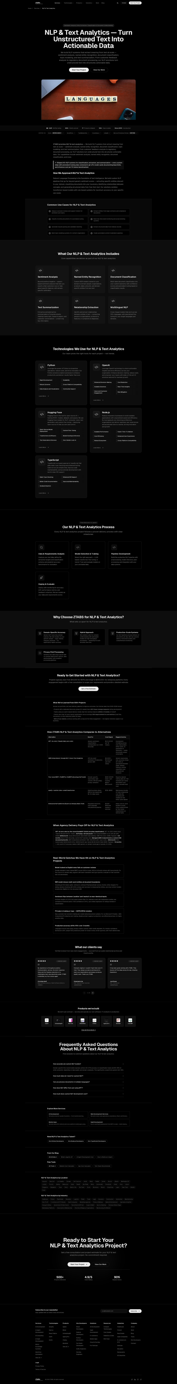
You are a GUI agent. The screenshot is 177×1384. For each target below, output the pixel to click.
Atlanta (116, 1181)
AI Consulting (39, 1335)
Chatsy (65, 1340)
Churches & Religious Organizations (84, 1208)
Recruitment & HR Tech (78, 1205)
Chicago (68, 1181)
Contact (124, 3)
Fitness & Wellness (98, 1202)
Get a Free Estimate (88, 689)
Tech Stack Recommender (102, 1166)
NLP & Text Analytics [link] (48, 8)
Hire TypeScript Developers (97, 1141)
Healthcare (45, 1199)
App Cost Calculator (84, 1166)
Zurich (88, 1187)
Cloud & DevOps (95, 1342)
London (44, 1184)
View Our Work (99, 70)
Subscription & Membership (64, 1208)
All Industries (121, 1355)
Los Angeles (60, 1181)
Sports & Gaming (101, 1205)
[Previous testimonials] (84, 993)
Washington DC (125, 1181)
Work (97, 3)
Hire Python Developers (56, 1141)
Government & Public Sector (61, 1205)
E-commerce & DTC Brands (58, 1202)
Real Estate (60, 1199)
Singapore (45, 1187)
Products (79, 3)
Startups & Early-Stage (115, 1205)
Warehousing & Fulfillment (103, 1208)
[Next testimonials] (92, 993)
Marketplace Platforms (48, 1208)
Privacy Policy (39, 1366)
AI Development (40, 1327)
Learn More (42, 396)
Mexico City (73, 1187)
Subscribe (134, 1311)
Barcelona (95, 1187)
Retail (82, 1199)
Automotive (119, 1199)
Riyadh (78, 1184)
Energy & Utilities (46, 1205)
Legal (94, 1199)
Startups (120, 1345)
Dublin (115, 1184)
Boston (110, 1181)
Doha (43, 1190)
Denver (103, 1181)
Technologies (68, 3)
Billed (64, 1330)
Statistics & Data (109, 1335)
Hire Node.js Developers (76, 1141)
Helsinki (132, 1187)
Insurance (101, 1199)
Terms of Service (40, 1369)
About (133, 1327)
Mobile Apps (93, 1339)
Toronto (51, 1184)
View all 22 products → (88, 1030)
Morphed (65, 1343)
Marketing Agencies (85, 1202)
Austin (85, 1181)
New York (52, 1181)
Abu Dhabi (85, 1184)
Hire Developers (136, 1340)
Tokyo (60, 1187)
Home (29, 8)
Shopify (51, 1327)
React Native (53, 1333)
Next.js (51, 1330)
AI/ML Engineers (81, 1349)
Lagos (117, 1187)
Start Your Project (135, 3)
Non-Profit (45, 1202)
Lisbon (127, 1184)
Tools (132, 1336)
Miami (91, 1181)
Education (68, 1199)
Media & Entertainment (112, 1202)
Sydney (58, 1184)
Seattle (97, 1181)
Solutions (89, 3)
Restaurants (121, 1352)
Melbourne (65, 1184)
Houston (44, 1181)
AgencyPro (66, 1336)
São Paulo (81, 1187)
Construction (109, 1199)
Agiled (64, 1327)
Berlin (92, 1184)
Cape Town (125, 1187)
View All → (38, 1357)
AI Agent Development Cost (85, 1157)
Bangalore (53, 1187)
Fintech (53, 1199)
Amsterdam (99, 1184)
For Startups (94, 1345)
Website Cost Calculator (66, 1166)
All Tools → (52, 1166)
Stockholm (108, 1184)
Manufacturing (129, 1199)
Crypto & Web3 (90, 1205)
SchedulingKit (67, 1333)
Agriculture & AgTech (125, 1202)
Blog (103, 3)
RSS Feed (106, 1339)
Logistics (76, 1199)
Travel (88, 1199)
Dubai (72, 1184)
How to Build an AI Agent (104, 1157)
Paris (121, 1184)
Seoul (66, 1187)
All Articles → (53, 1157)
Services (57, 3)
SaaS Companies (72, 1202)
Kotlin (51, 1340)
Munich (103, 1187)
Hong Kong (110, 1187)
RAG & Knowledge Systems (38, 1347)
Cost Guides (107, 1332)
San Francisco (77, 1181)
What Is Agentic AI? (67, 1157)
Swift (50, 1336)
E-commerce (94, 1335)
